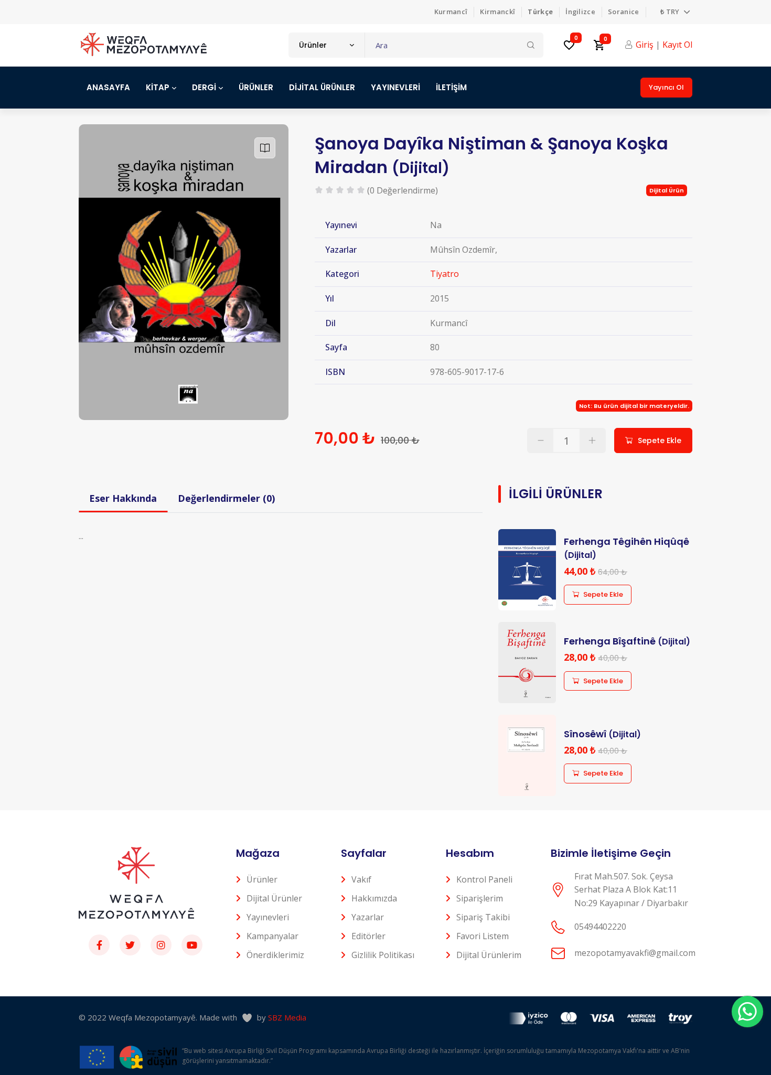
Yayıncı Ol (666, 87)
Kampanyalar (272, 936)
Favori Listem (482, 936)
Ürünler (262, 879)
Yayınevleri (268, 917)
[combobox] (326, 45)
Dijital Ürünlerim (488, 955)
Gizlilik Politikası (382, 955)
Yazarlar (367, 917)
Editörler (368, 936)
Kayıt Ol (677, 44)
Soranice (623, 11)
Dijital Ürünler (274, 898)
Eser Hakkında (123, 498)
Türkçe (540, 11)
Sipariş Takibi (483, 917)
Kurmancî (451, 11)
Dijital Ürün (666, 190)
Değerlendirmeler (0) (226, 498)
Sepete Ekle (603, 594)
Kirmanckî (497, 11)
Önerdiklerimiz (275, 955)
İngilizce (580, 11)
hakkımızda (374, 898)
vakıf (361, 879)
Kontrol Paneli (484, 879)
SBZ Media (287, 1017)
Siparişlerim (479, 898)
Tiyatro (444, 274)
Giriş (645, 44)
